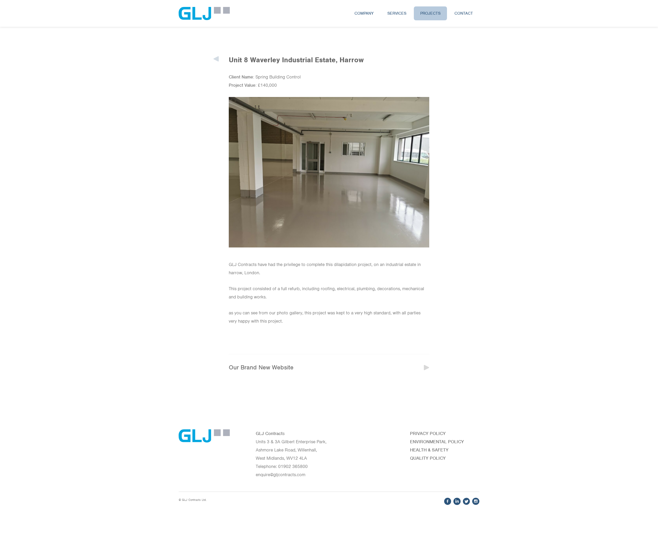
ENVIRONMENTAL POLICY (437, 442)
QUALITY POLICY (428, 458)
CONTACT (463, 13)
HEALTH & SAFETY (429, 450)
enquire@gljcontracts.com (280, 474)
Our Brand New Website (261, 367)
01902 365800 (293, 466)
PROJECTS (430, 13)
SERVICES (396, 13)
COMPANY (363, 13)
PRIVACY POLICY (428, 433)
